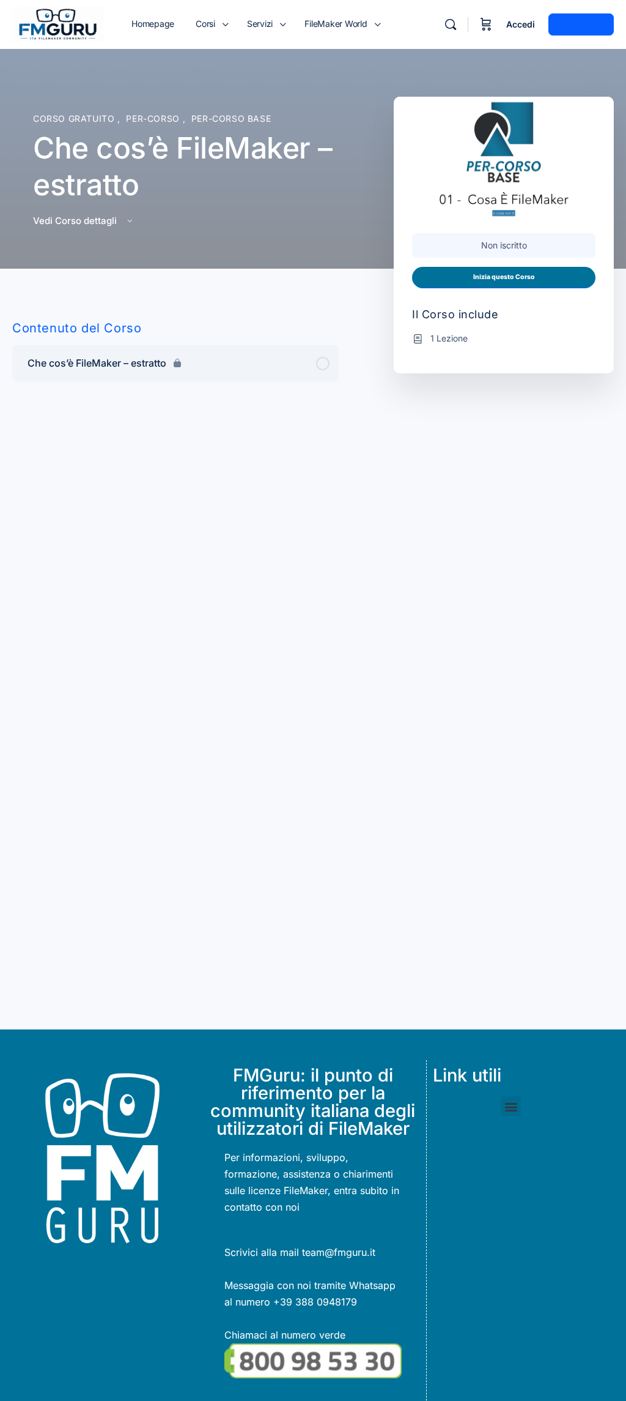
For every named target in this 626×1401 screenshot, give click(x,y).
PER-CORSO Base (231, 118)
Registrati (581, 24)
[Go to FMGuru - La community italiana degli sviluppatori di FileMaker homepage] (58, 23)
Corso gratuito (75, 118)
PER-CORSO (154, 118)
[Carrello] (486, 24)
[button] (511, 1106)
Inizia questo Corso (504, 277)
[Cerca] (450, 24)
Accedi (520, 24)
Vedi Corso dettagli (76, 220)
